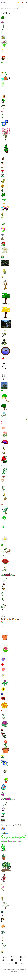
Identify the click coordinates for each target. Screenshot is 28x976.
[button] (26, 2)
